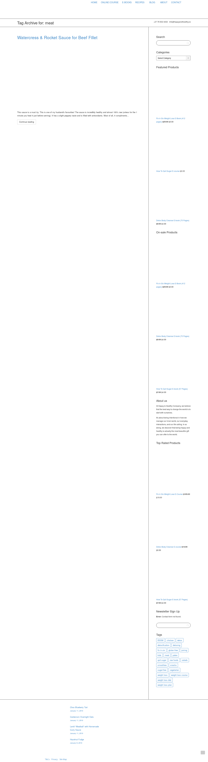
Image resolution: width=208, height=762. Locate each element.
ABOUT (163, 2)
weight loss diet (164, 680)
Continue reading (26, 121)
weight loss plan (165, 684)
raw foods (174, 660)
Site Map (63, 759)
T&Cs (47, 759)
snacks (173, 665)
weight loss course (179, 675)
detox (179, 640)
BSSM (160, 640)
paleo (175, 655)
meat (167, 655)
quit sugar (162, 660)
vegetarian (174, 669)
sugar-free (162, 669)
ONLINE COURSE (109, 2)
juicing (184, 650)
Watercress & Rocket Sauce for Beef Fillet (57, 37)
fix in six (161, 650)
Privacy (54, 759)
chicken (170, 640)
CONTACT (176, 2)
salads (185, 660)
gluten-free (173, 650)
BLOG (152, 2)
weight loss (162, 675)
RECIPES (140, 2)
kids (159, 655)
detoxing (176, 645)
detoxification (163, 645)
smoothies (162, 665)
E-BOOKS (127, 2)
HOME (94, 2)
